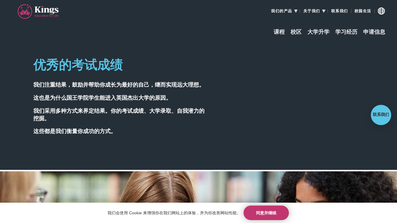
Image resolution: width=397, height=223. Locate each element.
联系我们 (339, 11)
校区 (296, 32)
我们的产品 (281, 11)
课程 (279, 32)
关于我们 (311, 11)
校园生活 (363, 11)
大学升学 (318, 32)
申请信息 (374, 32)
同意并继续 (266, 213)
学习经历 (346, 32)
